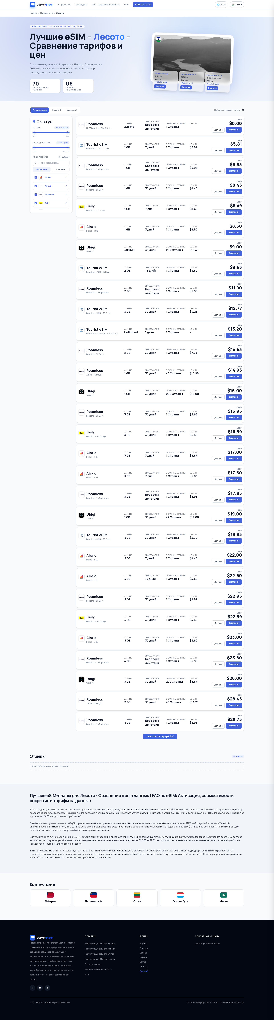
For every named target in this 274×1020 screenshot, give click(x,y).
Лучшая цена (40, 110)
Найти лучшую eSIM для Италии (100, 959)
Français (144, 948)
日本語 (143, 961)
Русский (144, 971)
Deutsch (144, 966)
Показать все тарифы (160, 736)
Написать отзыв (143, 4)
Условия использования (232, 1002)
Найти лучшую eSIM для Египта (99, 953)
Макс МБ (56, 110)
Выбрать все (41, 169)
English (143, 943)
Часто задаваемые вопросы (105, 4)
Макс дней (72, 110)
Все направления (93, 964)
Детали (218, 129)
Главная (33, 13)
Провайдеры (81, 4)
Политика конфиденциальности (202, 1002)
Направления (64, 4)
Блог (126, 4)
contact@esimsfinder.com (207, 943)
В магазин (160, 86)
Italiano (143, 957)
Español (143, 952)
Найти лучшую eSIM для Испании (100, 948)
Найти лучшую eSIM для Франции (100, 943)
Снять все (60, 169)
